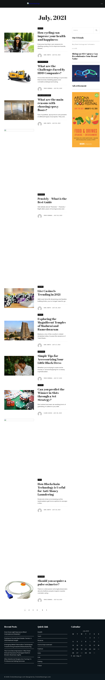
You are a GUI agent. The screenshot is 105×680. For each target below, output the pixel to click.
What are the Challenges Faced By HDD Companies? (51, 69)
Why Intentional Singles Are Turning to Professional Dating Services (17, 660)
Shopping (41, 351)
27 (77, 653)
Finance (40, 640)
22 (86, 649)
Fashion (40, 649)
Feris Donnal (48, 88)
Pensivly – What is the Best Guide (52, 200)
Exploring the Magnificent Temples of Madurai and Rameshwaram (52, 324)
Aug (78, 656)
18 (98, 645)
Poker (40, 666)
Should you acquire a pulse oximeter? (52, 582)
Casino (40, 286)
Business (41, 194)
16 (90, 645)
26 (73, 653)
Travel (40, 314)
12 (73, 645)
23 (90, 649)
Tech (39, 479)
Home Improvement (44, 95)
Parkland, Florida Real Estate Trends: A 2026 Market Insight (18, 639)
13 (77, 645)
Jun (73, 656)
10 (94, 642)
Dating (40, 661)
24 (94, 649)
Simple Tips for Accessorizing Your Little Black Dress (50, 359)
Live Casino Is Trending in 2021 (49, 292)
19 (73, 649)
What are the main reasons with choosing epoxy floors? (50, 105)
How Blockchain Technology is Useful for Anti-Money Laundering (51, 489)
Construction (42, 62)
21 (81, 649)
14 (81, 645)
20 (77, 649)
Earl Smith (47, 55)
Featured (41, 576)
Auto (39, 653)
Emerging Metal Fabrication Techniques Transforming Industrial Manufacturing (18, 646)
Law (39, 657)
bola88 (74, 48)
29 (86, 653)
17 (94, 645)
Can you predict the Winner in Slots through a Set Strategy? (51, 394)
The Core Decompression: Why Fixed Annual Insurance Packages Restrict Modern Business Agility (17, 653)
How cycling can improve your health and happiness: (52, 36)
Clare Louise (48, 413)
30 (90, 653)
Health (40, 28)
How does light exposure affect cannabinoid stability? (15, 633)
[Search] (96, 30)
